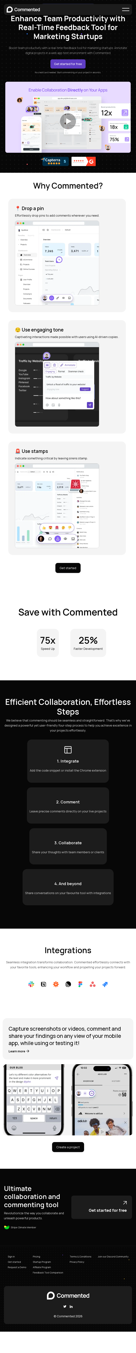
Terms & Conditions (80, 1256)
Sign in (11, 1256)
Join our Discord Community (113, 1256)
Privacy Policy (77, 1261)
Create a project (68, 1147)
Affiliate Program (42, 1267)
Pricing (36, 1256)
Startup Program (42, 1261)
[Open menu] (125, 9)
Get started (68, 568)
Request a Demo (17, 1267)
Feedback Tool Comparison (48, 1272)
